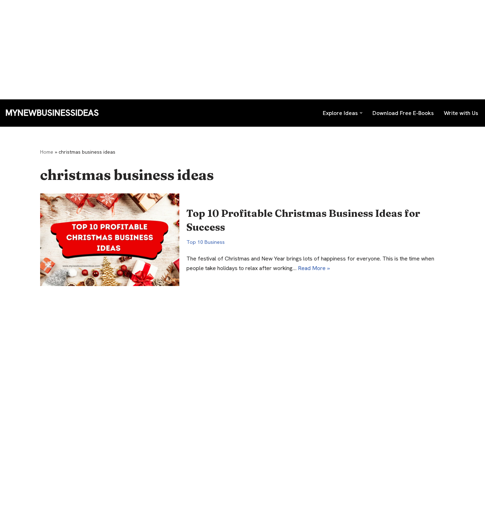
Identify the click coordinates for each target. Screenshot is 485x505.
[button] (361, 112)
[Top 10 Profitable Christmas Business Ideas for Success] (109, 239)
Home (46, 152)
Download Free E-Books (403, 113)
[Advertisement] (213, 49)
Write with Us (461, 113)
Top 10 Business (205, 242)
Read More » (314, 268)
